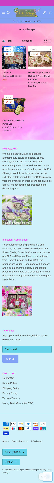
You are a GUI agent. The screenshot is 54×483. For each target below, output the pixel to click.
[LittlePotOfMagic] (27, 12)
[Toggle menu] (3, 12)
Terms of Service (11, 398)
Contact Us (8, 378)
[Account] (44, 12)
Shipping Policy (10, 388)
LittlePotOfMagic (16, 470)
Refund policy (36, 441)
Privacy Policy (10, 393)
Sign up (10, 359)
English (9, 462)
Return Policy (9, 383)
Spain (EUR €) (13, 452)
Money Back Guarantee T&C (17, 403)
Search (5, 441)
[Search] (10, 12)
